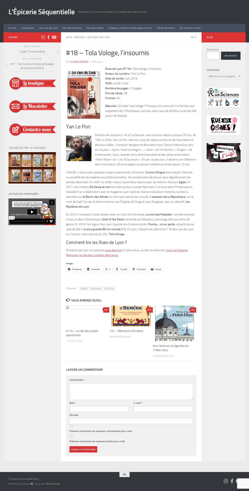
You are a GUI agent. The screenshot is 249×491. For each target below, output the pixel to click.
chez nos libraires (177, 250)
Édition (79, 37)
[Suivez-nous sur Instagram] (43, 37)
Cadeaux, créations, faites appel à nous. (130, 28)
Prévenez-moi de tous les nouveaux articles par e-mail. (97, 441)
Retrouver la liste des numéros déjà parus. (92, 255)
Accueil (12, 28)
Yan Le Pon (109, 288)
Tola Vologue (95, 288)
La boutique (27, 28)
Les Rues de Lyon (98, 37)
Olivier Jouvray (80, 61)
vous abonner (113, 250)
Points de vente (166, 28)
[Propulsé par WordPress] (32, 484)
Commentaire (77, 379)
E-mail (138, 403)
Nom (72, 403)
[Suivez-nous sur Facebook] (48, 37)
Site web (73, 415)
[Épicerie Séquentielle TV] (54, 37)
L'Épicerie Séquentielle (41, 12)
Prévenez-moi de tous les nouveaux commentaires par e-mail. (100, 431)
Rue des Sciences (72, 28)
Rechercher (213, 49)
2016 (69, 37)
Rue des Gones (95, 28)
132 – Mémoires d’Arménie (126, 331)
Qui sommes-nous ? (190, 28)
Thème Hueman (52, 484)
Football (83, 288)
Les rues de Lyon (48, 28)
